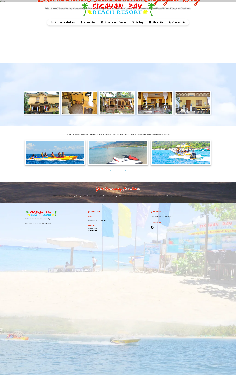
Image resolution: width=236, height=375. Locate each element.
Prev (111, 171)
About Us (157, 22)
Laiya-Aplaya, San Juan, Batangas (161, 216)
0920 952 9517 (92, 229)
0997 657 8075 (92, 231)
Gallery (138, 22)
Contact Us (178, 22)
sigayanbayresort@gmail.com (97, 220)
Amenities (89, 22)
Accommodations (64, 22)
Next (124, 171)
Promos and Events (114, 22)
